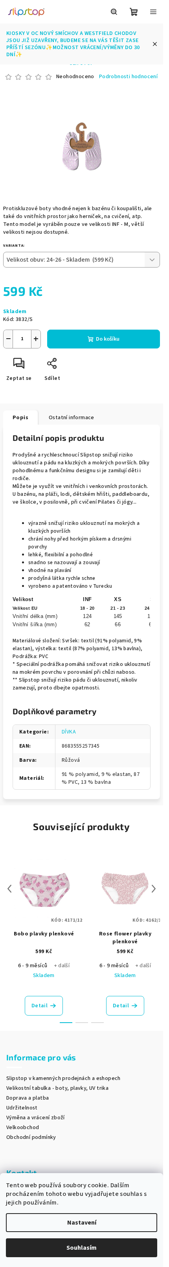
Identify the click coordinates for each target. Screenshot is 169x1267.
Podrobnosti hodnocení (128, 77)
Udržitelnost (22, 1108)
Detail (39, 1006)
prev (9, 888)
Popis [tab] (20, 418)
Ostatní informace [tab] (71, 418)
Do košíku (107, 339)
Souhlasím (81, 1247)
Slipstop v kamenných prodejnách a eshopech (63, 1078)
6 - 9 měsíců (33, 966)
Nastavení (81, 1222)
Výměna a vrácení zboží (35, 1118)
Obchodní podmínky (31, 1137)
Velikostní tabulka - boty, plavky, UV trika (57, 1088)
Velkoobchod (22, 1127)
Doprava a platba (27, 1098)
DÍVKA (69, 732)
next (153, 888)
